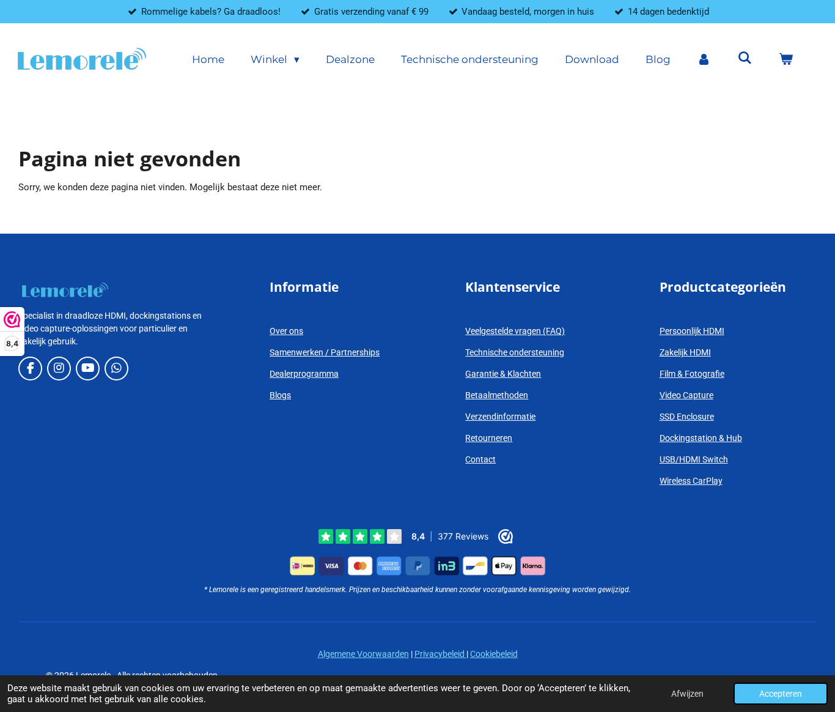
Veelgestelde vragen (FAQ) (515, 331)
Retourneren (488, 438)
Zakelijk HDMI (685, 352)
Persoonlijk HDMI (692, 331)
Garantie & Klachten (503, 374)
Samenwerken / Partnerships (325, 352)
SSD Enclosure (687, 416)
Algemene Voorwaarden (363, 654)
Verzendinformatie (500, 416)
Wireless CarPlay (691, 481)
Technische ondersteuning (514, 352)
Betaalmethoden (496, 395)
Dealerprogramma (304, 374)
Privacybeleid (440, 654)
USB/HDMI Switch (694, 459)
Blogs (280, 395)
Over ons (286, 331)
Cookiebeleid (494, 654)
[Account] (704, 60)
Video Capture (686, 395)
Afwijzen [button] (687, 694)
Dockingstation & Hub (701, 438)
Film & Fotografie (692, 374)
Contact (480, 459)
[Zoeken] (744, 58)
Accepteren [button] (780, 694)
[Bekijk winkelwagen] (785, 60)
